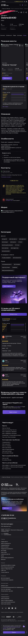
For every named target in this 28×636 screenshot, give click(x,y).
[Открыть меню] (25, 5)
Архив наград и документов (7, 557)
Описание (2, 35)
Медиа (14, 35)
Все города (3, 550)
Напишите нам (9, 200)
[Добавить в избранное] (23, 12)
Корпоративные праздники (7, 580)
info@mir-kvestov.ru (8, 518)
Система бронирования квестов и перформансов (12, 587)
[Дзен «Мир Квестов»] (12, 608)
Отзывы (24, 35)
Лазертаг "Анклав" (9, 65)
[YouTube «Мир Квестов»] (9, 608)
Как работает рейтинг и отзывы (8, 565)
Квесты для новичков (6, 604)
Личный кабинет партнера (7, 591)
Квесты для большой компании (8, 602)
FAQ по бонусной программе (7, 567)
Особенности (9, 35)
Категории (19, 35)
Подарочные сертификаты (7, 548)
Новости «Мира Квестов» (7, 568)
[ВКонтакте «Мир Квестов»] (2, 608)
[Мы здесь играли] (19, 12)
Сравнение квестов (5, 554)
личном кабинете (18, 406)
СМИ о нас (3, 570)
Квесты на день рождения (7, 600)
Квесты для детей (5, 598)
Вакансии (3, 559)
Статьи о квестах (5, 572)
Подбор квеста (4, 541)
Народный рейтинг (5, 545)
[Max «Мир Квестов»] (15, 608)
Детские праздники (5, 578)
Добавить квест (4, 585)
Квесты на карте (5, 547)
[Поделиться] (26, 12)
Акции (2, 556)
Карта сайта (4, 552)
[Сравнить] (21, 12)
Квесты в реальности (6, 543)
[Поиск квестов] (20, 5)
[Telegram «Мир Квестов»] (5, 608)
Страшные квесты (5, 596)
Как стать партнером (6, 589)
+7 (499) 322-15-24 (7, 515)
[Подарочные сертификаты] (22, 5)
